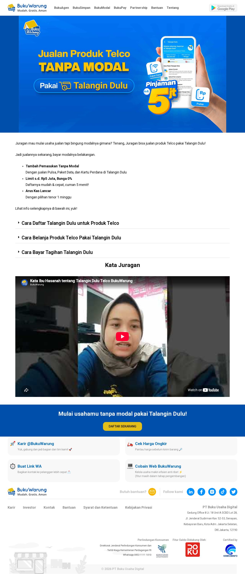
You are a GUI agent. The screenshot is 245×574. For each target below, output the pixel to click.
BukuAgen (61, 8)
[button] (27, 8)
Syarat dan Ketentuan (100, 507)
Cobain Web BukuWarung (158, 466)
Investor (29, 507)
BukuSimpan (81, 8)
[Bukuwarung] (27, 8)
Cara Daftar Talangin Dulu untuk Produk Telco (70, 223)
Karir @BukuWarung (36, 443)
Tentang (173, 8)
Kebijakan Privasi (138, 507)
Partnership (138, 8)
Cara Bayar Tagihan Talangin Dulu (57, 252)
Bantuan (157, 8)
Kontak (49, 507)
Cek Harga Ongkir (151, 443)
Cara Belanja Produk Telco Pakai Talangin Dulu (71, 238)
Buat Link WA (30, 466)
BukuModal (102, 8)
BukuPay (120, 8)
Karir (11, 507)
